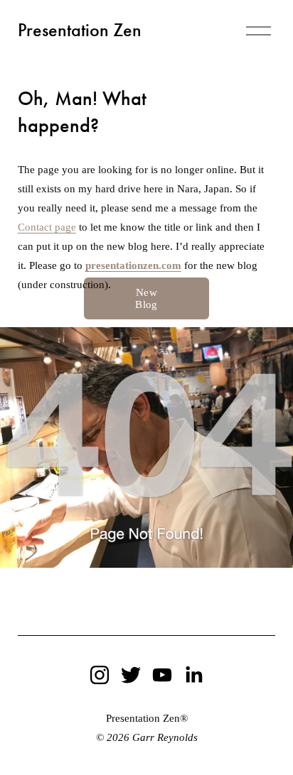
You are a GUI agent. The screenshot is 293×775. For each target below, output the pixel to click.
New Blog (146, 298)
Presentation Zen (80, 30)
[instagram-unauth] (100, 675)
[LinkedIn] (193, 675)
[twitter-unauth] (131, 675)
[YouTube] (162, 675)
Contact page (47, 227)
